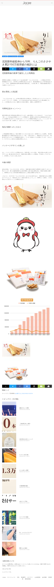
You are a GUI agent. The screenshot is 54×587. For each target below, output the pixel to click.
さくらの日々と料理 (23, 470)
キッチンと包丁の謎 (23, 454)
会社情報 (44, 577)
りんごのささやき (23, 393)
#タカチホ (20, 56)
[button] (2, 3)
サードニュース (11, 577)
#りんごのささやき (12, 56)
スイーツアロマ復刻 (23, 517)
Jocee (4, 577)
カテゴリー (30, 577)
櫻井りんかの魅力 (23, 548)
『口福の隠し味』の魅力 (24, 423)
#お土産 (4, 56)
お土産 (16, 393)
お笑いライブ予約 (23, 501)
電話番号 (23, 577)
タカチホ (30, 393)
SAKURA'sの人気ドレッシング (26, 439)
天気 (18, 577)
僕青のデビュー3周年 (24, 408)
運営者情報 (28, 579)
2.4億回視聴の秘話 (23, 485)
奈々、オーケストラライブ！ (25, 532)
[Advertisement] (27, 17)
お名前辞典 (37, 577)
